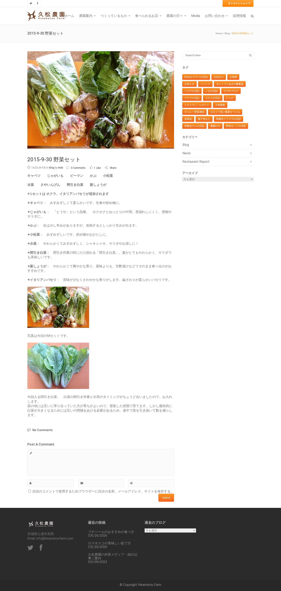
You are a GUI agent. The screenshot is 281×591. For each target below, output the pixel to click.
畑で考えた (204, 119)
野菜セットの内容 (236, 125)
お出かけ (219, 77)
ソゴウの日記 (192, 91)
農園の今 (215, 125)
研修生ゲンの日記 (194, 125)
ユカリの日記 (212, 98)
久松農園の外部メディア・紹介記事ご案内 (112, 556)
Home (219, 33)
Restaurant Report (195, 162)
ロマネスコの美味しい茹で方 (109, 543)
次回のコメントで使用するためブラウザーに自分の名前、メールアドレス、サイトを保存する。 (103, 491)
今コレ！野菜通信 (194, 112)
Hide (60, 167)
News (186, 153)
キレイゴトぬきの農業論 (229, 84)
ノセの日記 (211, 91)
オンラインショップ (239, 3)
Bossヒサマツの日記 (196, 77)
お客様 (233, 77)
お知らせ (189, 84)
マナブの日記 (192, 98)
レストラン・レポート (197, 105)
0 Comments (78, 167)
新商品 (188, 119)
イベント (205, 84)
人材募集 (220, 105)
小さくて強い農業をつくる (225, 112)
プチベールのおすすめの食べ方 (111, 532)
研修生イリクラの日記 (228, 119)
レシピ (229, 98)
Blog (227, 33)
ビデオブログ (231, 91)
